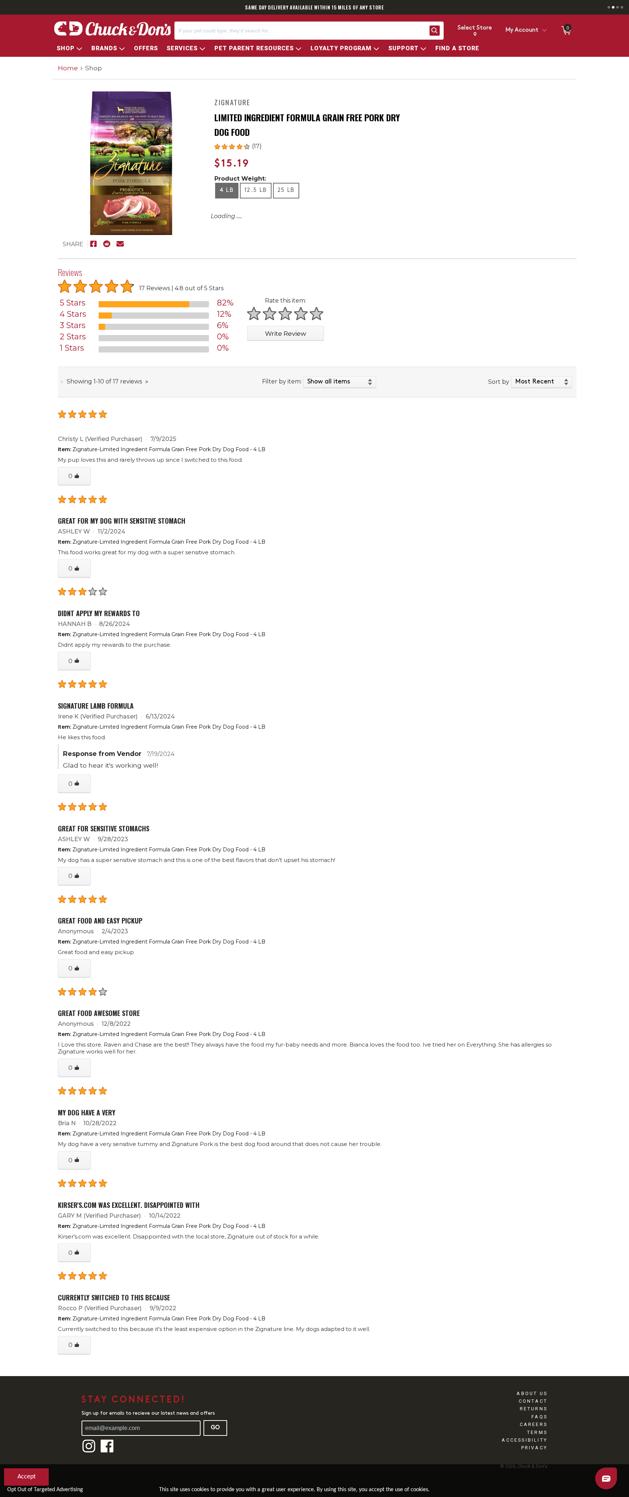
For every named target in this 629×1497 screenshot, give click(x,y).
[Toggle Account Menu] (544, 30)
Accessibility (524, 1440)
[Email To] (120, 244)
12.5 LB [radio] (255, 190)
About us (532, 1393)
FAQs (539, 1416)
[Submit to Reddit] (106, 244)
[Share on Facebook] (93, 244)
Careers (533, 1424)
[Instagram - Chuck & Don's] (89, 1451)
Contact (533, 1401)
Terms (537, 1432)
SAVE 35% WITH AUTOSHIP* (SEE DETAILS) (341, 7)
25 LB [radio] (286, 190)
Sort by (498, 381)
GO (215, 1428)
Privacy (534, 1447)
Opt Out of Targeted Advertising (45, 1490)
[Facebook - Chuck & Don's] (107, 1451)
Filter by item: (282, 381)
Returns (533, 1408)
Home (68, 68)
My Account (522, 30)
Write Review (285, 333)
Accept (26, 1476)
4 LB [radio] (226, 190)
